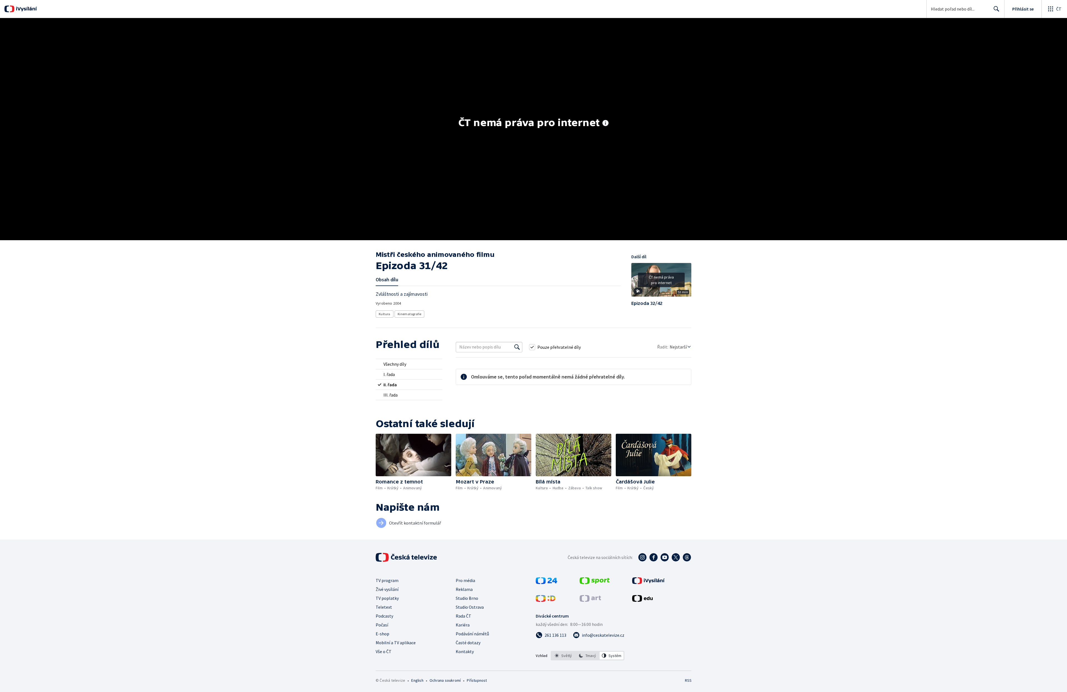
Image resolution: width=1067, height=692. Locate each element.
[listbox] (587, 655)
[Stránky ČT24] (546, 582)
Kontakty (465, 651)
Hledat (996, 9)
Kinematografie (410, 314)
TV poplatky (387, 598)
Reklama (464, 589)
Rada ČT (463, 616)
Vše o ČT (384, 651)
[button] (661, 282)
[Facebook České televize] (653, 557)
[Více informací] (605, 123)
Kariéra (463, 625)
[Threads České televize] (686, 557)
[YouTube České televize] (664, 557)
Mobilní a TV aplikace (396, 642)
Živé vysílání (387, 589)
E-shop (382, 633)
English (417, 680)
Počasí (382, 625)
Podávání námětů (472, 633)
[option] (563, 656)
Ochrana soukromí (445, 680)
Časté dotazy (468, 642)
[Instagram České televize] (642, 557)
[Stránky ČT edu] (642, 600)
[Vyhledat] (517, 347)
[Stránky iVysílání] (648, 582)
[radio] (409, 364)
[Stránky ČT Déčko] (545, 600)
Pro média (465, 580)
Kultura (384, 314)
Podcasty (384, 616)
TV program (387, 580)
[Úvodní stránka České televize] (407, 557)
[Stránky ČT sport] (595, 582)
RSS (688, 680)
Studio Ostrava (470, 607)
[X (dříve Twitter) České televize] (675, 557)
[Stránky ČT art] (590, 600)
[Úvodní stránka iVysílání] (25, 9)
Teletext (384, 607)
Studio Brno (467, 598)
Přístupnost (477, 680)
